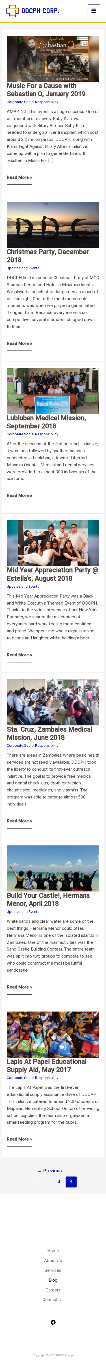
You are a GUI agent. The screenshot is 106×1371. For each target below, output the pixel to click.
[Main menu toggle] (94, 10)
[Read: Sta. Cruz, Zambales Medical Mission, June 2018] (53, 702)
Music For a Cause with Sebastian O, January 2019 (46, 90)
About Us (53, 1260)
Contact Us (53, 1299)
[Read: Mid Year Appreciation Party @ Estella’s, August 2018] (53, 543)
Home (53, 1250)
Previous (49, 1170)
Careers (53, 1290)
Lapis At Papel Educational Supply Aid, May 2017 (46, 1066)
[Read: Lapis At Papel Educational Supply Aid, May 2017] (53, 1034)
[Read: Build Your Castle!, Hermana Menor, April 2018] (53, 868)
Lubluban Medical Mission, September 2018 (46, 422)
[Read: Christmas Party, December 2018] (53, 224)
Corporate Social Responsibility (32, 102)
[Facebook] (53, 1322)
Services (53, 1270)
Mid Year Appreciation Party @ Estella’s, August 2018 (52, 574)
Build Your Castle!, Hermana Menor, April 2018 (48, 900)
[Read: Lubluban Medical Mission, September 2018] (53, 390)
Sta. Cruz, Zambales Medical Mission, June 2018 (49, 733)
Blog (53, 1280)
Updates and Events (23, 268)
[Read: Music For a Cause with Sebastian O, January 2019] (53, 58)
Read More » (19, 175)
